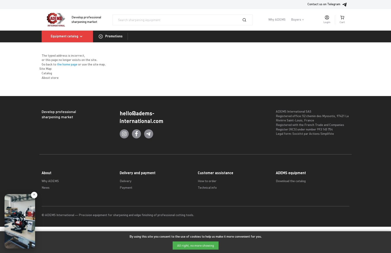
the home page (67, 64)
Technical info (207, 188)
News (46, 188)
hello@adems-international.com (141, 117)
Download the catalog (291, 181)
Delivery (125, 181)
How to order (207, 181)
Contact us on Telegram (324, 4)
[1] (247, 19)
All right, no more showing (195, 245)
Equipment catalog (64, 36)
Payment (126, 188)
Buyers (296, 20)
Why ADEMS (277, 20)
